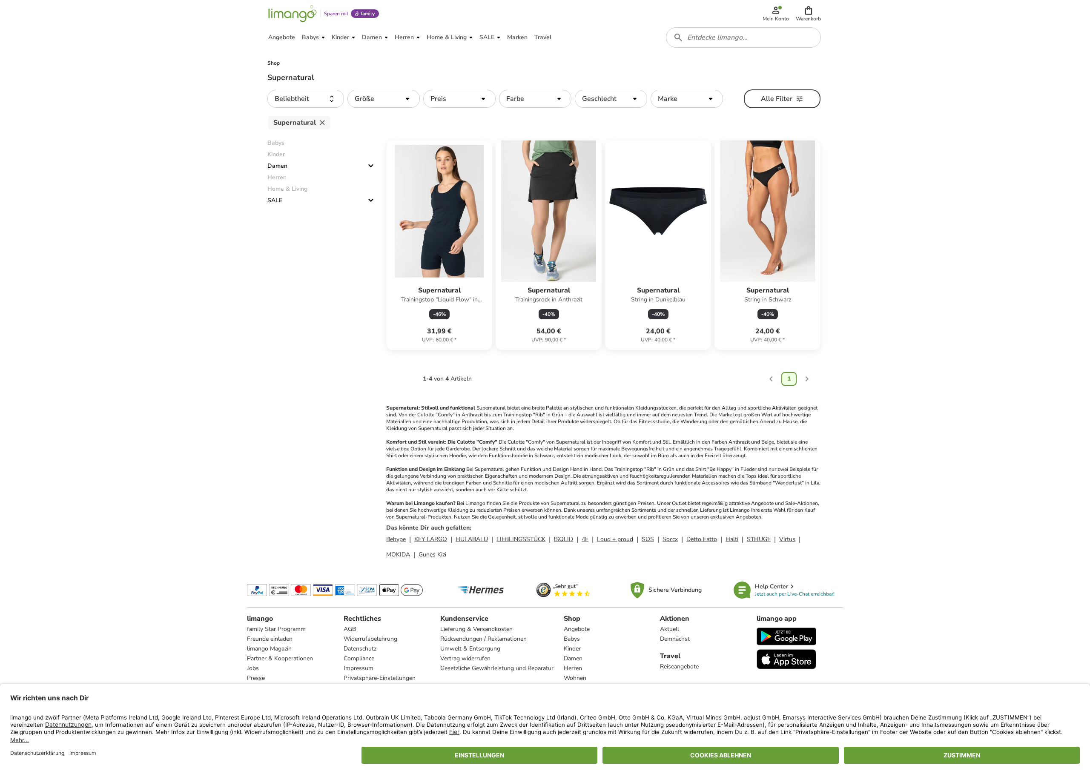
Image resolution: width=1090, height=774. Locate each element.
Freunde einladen (270, 639)
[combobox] (743, 37)
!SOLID (563, 539)
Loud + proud (615, 539)
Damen (277, 166)
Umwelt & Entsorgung (470, 649)
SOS (648, 539)
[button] (808, 13)
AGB (350, 629)
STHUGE (759, 539)
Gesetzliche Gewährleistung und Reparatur (497, 668)
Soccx (670, 539)
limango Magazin (269, 649)
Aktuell (669, 629)
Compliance (359, 658)
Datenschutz (360, 649)
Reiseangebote (679, 666)
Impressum (358, 668)
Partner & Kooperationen (280, 658)
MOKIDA (398, 554)
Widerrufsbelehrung (370, 639)
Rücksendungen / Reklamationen (483, 639)
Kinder (572, 649)
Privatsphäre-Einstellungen (380, 678)
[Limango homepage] (292, 13)
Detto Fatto (701, 539)
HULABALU (472, 539)
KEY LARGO (430, 539)
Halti (732, 539)
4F (585, 539)
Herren (573, 668)
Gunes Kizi (432, 554)
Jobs (253, 668)
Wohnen (575, 678)
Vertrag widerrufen (465, 658)
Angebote (577, 629)
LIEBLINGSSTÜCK (520, 539)
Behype (396, 539)
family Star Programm (276, 629)
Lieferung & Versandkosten (476, 629)
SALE (274, 200)
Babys (572, 639)
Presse (256, 678)
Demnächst (675, 639)
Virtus (787, 539)
